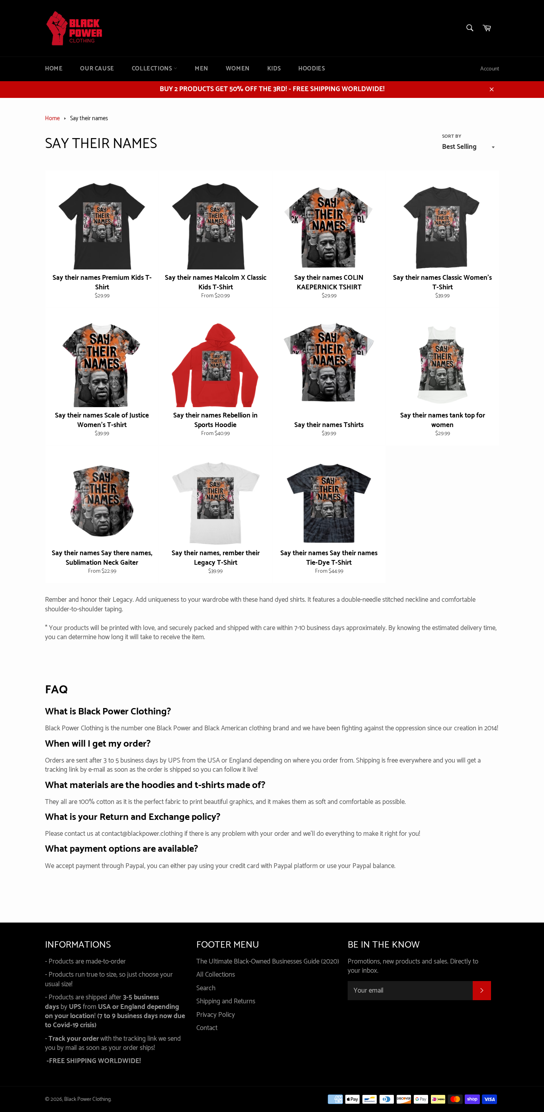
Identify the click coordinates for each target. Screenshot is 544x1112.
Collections (153, 69)
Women (238, 69)
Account (489, 69)
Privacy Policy (215, 1014)
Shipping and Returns (225, 1001)
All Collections (215, 974)
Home (54, 69)
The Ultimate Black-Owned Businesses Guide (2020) (267, 961)
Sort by (451, 136)
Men (201, 69)
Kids (274, 69)
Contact (206, 1028)
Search (205, 988)
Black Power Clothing (87, 1099)
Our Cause (97, 69)
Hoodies (311, 69)
